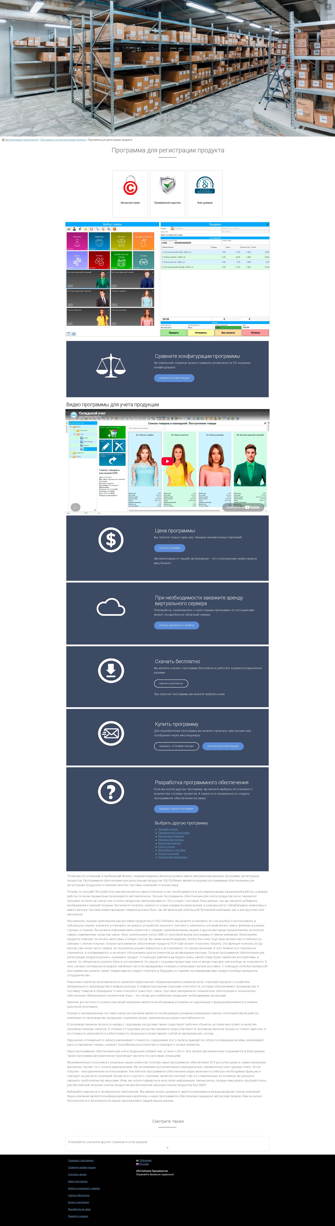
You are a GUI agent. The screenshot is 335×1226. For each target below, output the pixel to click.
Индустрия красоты (169, 843)
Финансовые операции (171, 836)
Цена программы (169, 548)
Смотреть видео (77, 1174)
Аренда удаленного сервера (176, 625)
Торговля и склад (168, 829)
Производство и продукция (173, 833)
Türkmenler (145, 1160)
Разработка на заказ (79, 1209)
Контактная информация (223, 746)
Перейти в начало (78, 1216)
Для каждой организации (172, 857)
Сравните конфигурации (174, 378)
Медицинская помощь (171, 840)
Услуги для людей (168, 854)
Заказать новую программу (176, 809)
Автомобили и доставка (171, 850)
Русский (144, 1164)
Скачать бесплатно (171, 683)
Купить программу (78, 1202)
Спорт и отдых (166, 847)
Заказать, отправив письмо (176, 746)
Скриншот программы (81, 1160)
